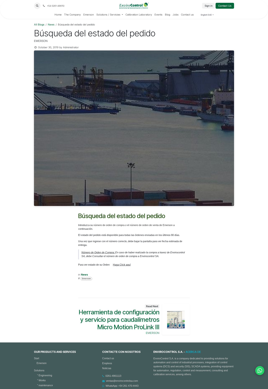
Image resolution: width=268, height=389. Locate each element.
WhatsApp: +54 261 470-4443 (122, 385)
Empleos (107, 363)
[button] (37, 5)
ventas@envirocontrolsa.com (122, 381)
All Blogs (39, 24)
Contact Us (224, 5)
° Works (41, 380)
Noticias (106, 368)
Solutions (39, 370)
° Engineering (44, 375)
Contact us (108, 358)
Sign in (208, 5)
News (51, 24)
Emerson (86, 278)
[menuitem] (58, 14)
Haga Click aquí (122, 264)
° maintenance (45, 385)
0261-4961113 (113, 376)
